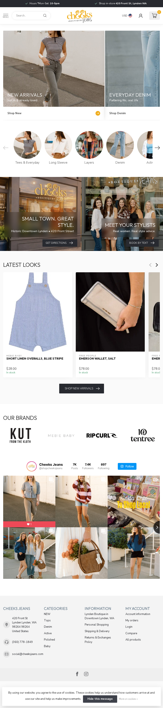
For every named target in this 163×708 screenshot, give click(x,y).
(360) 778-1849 (22, 642)
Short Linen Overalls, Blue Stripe (34, 359)
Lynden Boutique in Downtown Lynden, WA (99, 616)
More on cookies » (128, 699)
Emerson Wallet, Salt (97, 359)
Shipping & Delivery (97, 631)
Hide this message (100, 699)
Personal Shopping (97, 625)
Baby (47, 646)
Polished (49, 640)
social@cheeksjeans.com (27, 654)
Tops (47, 620)
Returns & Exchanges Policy (98, 640)
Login (128, 627)
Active (48, 633)
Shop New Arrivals (79, 388)
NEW (47, 614)
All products (133, 640)
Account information (137, 614)
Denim (48, 627)
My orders (131, 620)
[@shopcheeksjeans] (31, 466)
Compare (131, 633)
